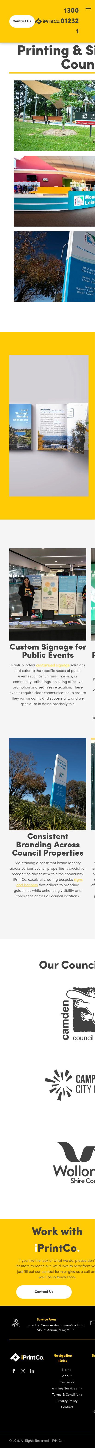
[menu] (88, 8)
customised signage (53, 665)
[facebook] (13, 1372)
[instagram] (23, 1372)
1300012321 (69, 21)
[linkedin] (32, 1372)
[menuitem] (67, 1370)
